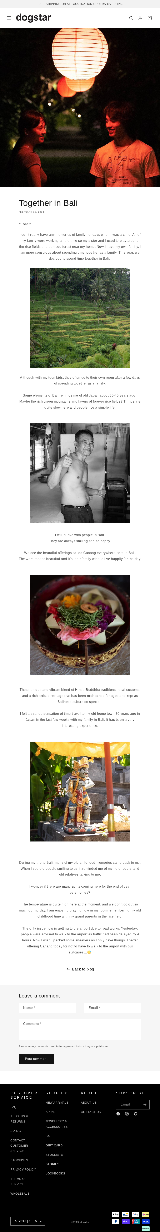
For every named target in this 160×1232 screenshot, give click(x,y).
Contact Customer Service (19, 1145)
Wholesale (19, 1193)
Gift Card (54, 1145)
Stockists (19, 1160)
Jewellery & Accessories (57, 1124)
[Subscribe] (144, 1104)
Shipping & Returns (19, 1119)
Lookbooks (55, 1173)
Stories (52, 1164)
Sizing (15, 1131)
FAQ (13, 1107)
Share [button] (27, 224)
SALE (49, 1136)
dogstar (84, 1222)
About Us (89, 1102)
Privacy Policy (23, 1169)
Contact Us (91, 1112)
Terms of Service (18, 1181)
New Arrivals (57, 1102)
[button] (8, 18)
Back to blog (83, 969)
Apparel (52, 1112)
